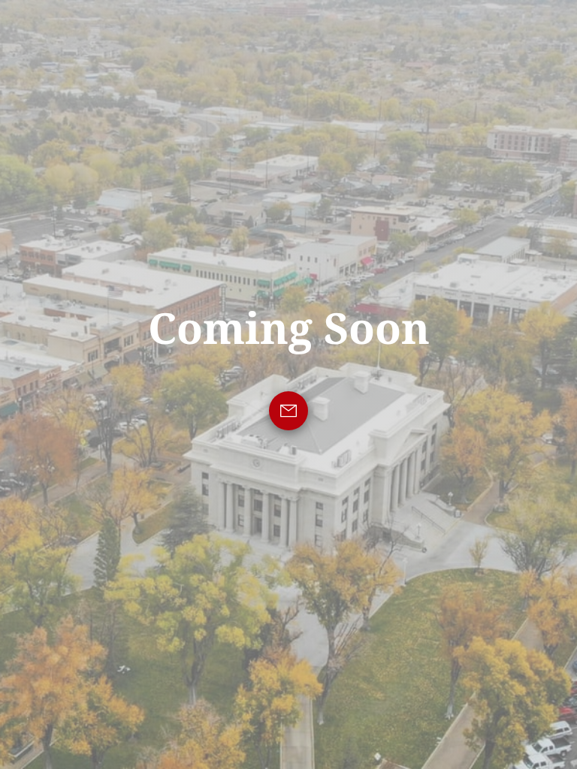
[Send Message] (288, 410)
